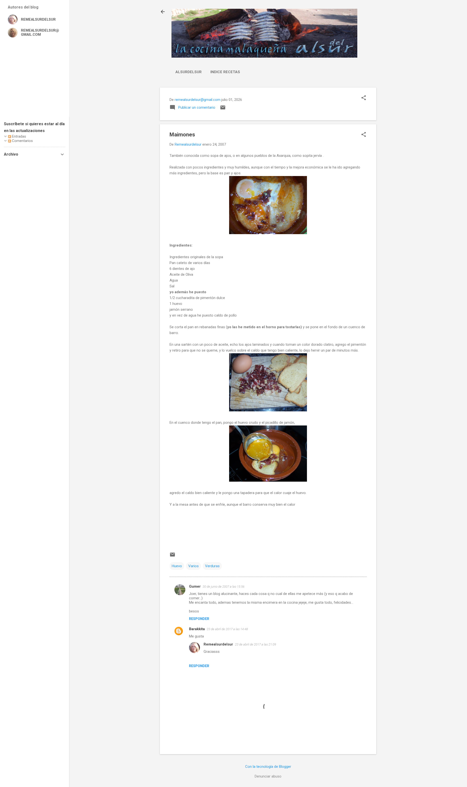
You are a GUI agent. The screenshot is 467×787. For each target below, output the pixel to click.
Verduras (212, 566)
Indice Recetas (225, 72)
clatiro (328, 344)
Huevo (177, 566)
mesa (183, 504)
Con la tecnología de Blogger (268, 766)
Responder (199, 619)
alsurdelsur (188, 72)
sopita (308, 155)
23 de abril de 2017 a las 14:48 (227, 629)
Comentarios (22, 141)
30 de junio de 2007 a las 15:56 (223, 586)
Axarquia (283, 155)
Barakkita (197, 629)
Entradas (18, 136)
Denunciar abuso (268, 776)
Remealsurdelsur (218, 644)
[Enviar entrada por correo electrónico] (223, 109)
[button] (364, 98)
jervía (318, 155)
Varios (193, 566)
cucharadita (185, 298)
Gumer (195, 586)
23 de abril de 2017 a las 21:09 (255, 644)
